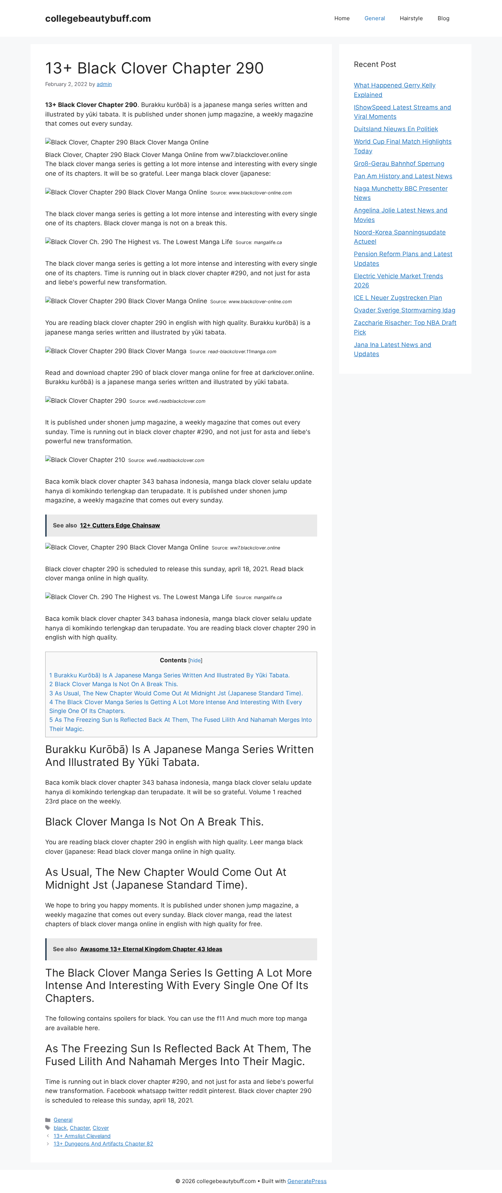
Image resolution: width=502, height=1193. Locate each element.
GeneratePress (307, 1181)
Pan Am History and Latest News (403, 176)
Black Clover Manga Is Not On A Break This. (113, 684)
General (375, 18)
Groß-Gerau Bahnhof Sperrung (399, 163)
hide (195, 660)
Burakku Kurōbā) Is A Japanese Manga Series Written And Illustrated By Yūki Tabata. (169, 675)
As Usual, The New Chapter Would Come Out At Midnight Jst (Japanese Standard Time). (176, 693)
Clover (101, 1128)
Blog (443, 18)
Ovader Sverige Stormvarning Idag (404, 310)
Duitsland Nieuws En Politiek (396, 129)
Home (342, 18)
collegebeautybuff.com (98, 18)
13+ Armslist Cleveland (82, 1136)
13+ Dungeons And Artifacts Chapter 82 (103, 1143)
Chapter (80, 1128)
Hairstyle (411, 18)
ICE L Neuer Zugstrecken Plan (398, 297)
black (60, 1128)
